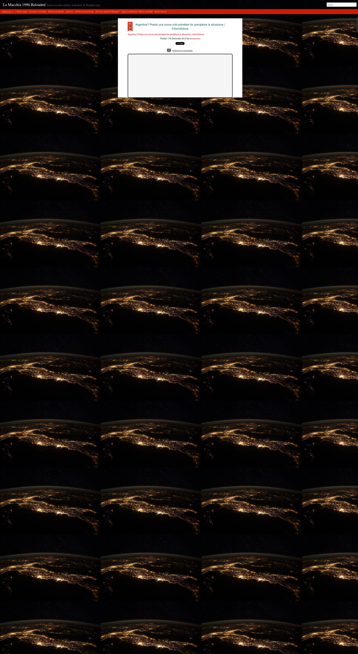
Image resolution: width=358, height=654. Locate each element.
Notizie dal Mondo (56, 11)
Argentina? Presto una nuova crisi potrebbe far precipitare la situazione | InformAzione (180, 26)
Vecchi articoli (161, 11)
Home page (22, 11)
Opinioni (69, 11)
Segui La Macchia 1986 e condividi (137, 11)
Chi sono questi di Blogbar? (108, 11)
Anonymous (195, 38)
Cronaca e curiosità (37, 11)
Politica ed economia (84, 11)
